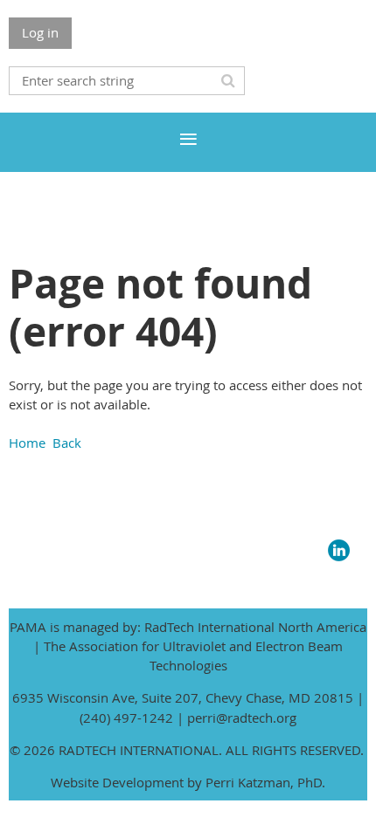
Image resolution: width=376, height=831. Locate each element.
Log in (40, 32)
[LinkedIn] (339, 550)
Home (27, 442)
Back (66, 442)
